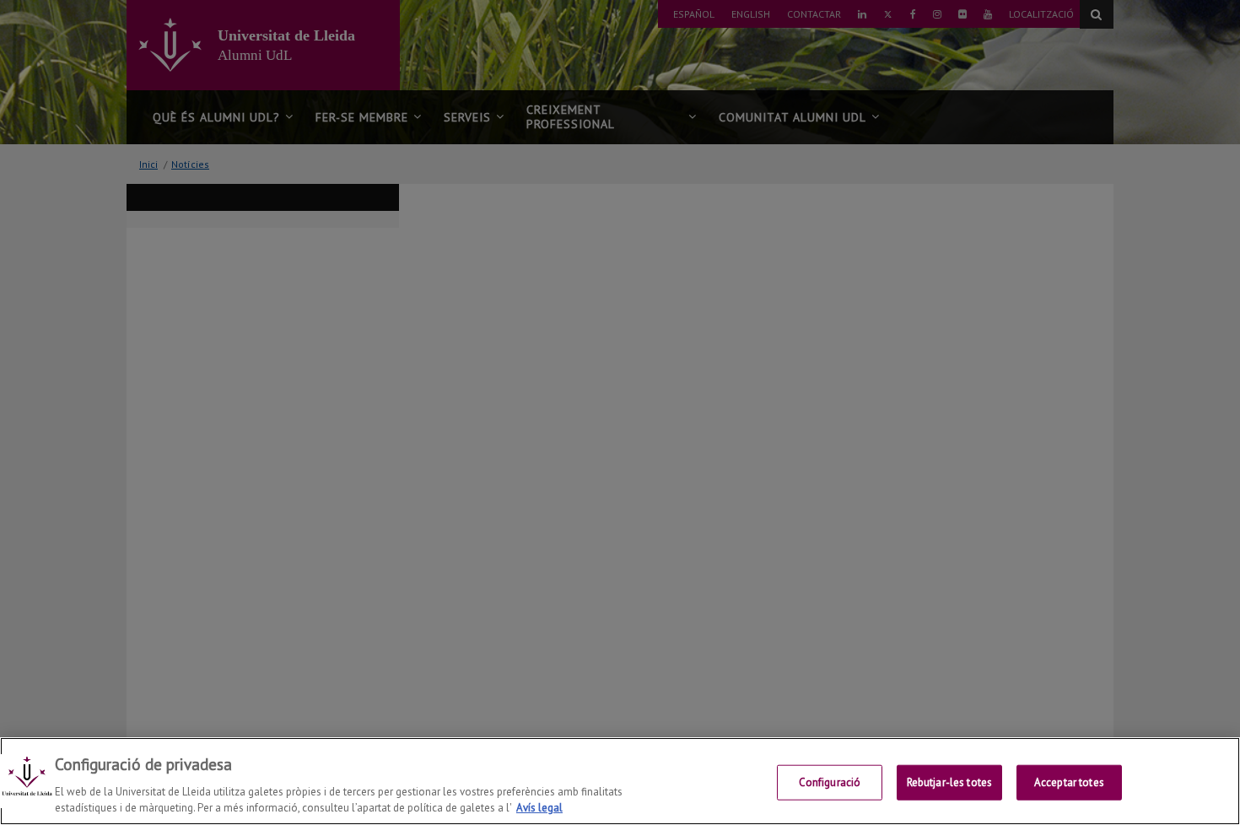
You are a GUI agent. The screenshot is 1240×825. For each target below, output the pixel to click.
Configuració (830, 782)
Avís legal (539, 808)
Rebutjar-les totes (949, 782)
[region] (620, 781)
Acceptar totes (1069, 782)
